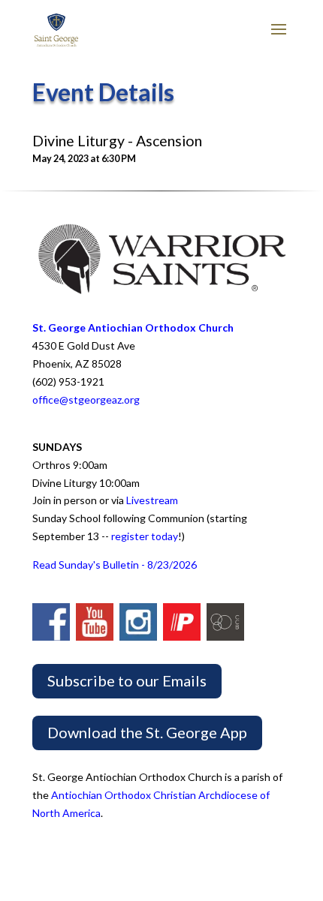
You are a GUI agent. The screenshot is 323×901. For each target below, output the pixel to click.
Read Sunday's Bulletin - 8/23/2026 (114, 564)
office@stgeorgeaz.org (86, 399)
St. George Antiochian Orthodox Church (133, 327)
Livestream (152, 500)
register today (144, 536)
